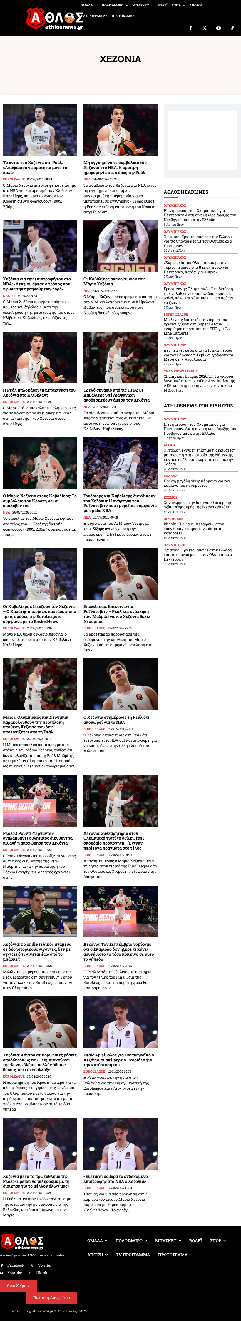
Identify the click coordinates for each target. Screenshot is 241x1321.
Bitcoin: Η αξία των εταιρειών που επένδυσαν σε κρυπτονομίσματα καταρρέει (194, 528)
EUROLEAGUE (14, 179)
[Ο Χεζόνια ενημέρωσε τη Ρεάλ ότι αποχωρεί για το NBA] (120, 684)
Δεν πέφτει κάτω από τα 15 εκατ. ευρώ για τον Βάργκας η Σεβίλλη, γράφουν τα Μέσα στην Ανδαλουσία (198, 354)
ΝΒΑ (87, 179)
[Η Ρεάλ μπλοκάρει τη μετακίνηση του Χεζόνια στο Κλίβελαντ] (40, 357)
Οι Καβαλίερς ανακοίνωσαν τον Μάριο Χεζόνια (114, 281)
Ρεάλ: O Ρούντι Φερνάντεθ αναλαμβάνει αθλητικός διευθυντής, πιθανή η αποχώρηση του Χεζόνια (38, 838)
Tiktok (41, 1272)
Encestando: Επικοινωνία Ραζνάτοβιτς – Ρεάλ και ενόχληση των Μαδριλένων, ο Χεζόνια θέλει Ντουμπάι (116, 613)
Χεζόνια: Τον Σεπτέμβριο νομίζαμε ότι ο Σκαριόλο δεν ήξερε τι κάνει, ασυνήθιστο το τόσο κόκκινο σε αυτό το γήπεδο (118, 951)
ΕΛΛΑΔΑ (171, 475)
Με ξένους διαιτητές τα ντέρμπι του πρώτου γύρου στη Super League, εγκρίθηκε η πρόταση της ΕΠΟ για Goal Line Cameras (198, 326)
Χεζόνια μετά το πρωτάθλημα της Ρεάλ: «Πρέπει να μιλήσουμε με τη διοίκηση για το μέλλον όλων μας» (36, 1181)
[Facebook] (190, 28)
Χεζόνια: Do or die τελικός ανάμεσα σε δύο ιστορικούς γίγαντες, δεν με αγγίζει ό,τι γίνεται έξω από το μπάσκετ (37, 951)
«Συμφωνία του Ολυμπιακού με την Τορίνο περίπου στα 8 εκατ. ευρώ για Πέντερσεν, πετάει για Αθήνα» (196, 267)
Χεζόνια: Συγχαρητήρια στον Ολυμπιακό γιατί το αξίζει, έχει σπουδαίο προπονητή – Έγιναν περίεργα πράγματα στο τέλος (113, 840)
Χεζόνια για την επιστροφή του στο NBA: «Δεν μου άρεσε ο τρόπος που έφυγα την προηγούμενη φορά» (37, 284)
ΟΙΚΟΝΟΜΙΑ (173, 518)
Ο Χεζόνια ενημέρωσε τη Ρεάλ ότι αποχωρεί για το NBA (116, 719)
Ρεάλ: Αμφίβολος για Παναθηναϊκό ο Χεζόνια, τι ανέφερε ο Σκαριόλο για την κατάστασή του (118, 1060)
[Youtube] (218, 28)
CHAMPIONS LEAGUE (181, 371)
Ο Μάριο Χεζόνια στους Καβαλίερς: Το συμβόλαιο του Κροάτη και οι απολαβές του (40, 501)
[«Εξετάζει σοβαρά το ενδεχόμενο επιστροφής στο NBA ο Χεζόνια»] (120, 1143)
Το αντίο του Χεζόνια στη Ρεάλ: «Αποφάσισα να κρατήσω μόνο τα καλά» (35, 167)
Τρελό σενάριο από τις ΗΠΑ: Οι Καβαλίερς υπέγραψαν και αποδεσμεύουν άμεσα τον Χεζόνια (116, 395)
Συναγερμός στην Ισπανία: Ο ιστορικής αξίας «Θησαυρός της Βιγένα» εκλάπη (198, 505)
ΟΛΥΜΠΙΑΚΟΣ (175, 205)
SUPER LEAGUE (176, 314)
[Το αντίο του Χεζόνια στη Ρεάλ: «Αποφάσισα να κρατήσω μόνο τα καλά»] (40, 130)
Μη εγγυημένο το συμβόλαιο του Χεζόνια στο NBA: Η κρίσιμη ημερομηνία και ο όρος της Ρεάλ (115, 167)
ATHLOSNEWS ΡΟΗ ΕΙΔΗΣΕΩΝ (199, 405)
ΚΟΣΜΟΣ (170, 497)
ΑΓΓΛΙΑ (169, 445)
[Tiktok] (232, 28)
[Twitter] (204, 28)
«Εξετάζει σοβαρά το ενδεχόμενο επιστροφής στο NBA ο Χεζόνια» (115, 1178)
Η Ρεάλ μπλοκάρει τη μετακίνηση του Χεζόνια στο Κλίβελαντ (39, 392)
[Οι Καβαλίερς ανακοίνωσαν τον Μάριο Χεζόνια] (120, 246)
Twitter (45, 1265)
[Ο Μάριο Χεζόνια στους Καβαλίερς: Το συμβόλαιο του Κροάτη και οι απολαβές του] (40, 463)
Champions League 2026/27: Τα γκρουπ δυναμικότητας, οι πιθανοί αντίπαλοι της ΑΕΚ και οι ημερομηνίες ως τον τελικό (199, 381)
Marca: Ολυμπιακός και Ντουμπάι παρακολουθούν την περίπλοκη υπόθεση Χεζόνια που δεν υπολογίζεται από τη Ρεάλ (35, 724)
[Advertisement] (202, 140)
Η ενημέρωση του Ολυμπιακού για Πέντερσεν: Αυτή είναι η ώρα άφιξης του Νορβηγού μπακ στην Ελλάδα (200, 215)
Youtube (14, 1272)
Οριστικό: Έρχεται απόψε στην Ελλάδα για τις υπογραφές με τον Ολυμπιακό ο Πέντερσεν (198, 241)
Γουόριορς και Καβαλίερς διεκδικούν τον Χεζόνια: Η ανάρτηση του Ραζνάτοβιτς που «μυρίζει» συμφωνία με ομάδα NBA (120, 503)
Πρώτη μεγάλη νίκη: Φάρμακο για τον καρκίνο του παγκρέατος (197, 483)
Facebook (15, 1265)
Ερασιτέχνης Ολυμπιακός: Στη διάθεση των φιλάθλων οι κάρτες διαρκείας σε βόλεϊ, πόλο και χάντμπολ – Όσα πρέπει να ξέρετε (198, 295)
